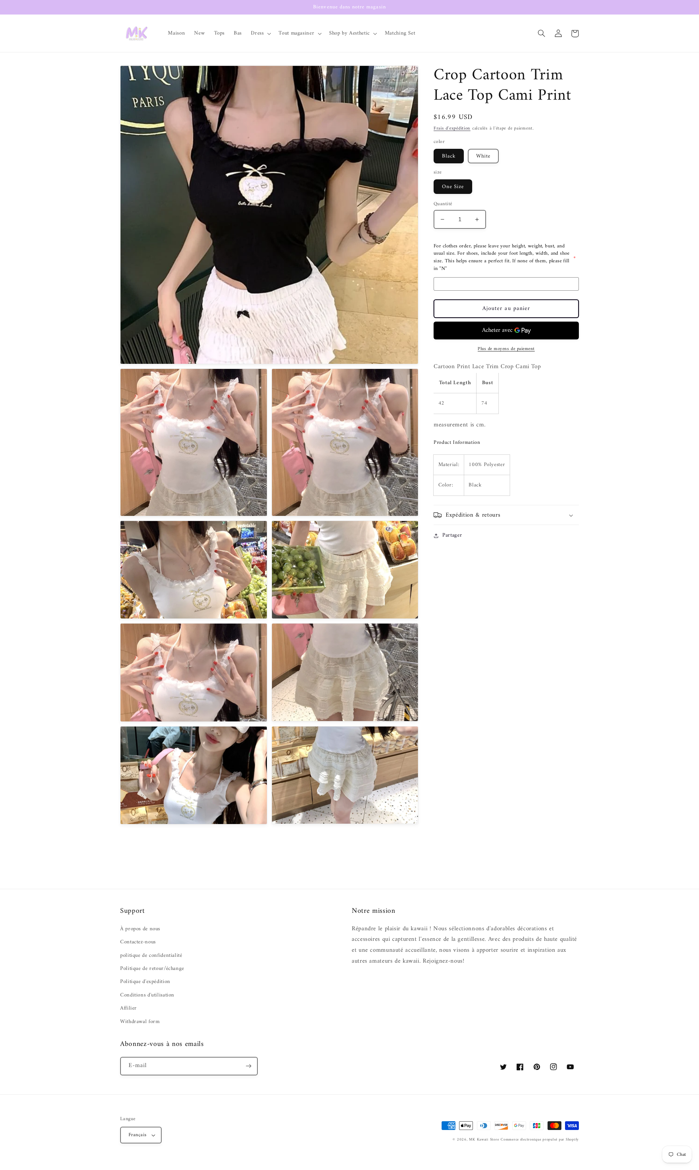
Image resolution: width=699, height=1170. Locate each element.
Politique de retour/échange (152, 968)
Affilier (128, 1008)
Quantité (443, 204)
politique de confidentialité (151, 955)
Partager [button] (452, 535)
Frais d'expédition (452, 129)
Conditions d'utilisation (147, 995)
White (483, 156)
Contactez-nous (138, 942)
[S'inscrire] (248, 1066)
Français (137, 1135)
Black (448, 156)
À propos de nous (140, 929)
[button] (260, 33)
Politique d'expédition (145, 981)
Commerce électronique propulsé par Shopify (540, 1139)
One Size (453, 186)
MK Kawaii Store (484, 1139)
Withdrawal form (139, 1021)
